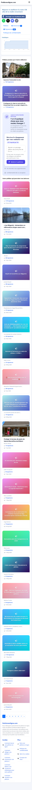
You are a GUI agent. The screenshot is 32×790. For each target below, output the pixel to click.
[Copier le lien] (16, 21)
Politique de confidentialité (12, 33)
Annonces (17, 26)
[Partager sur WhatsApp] (3, 21)
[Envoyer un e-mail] (12, 21)
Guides (5, 740)
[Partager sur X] (8, 21)
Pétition (5, 26)
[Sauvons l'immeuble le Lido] (16, 73)
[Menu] (29, 2)
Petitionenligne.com (8, 2)
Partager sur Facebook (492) (15, 17)
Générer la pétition (17, 162)
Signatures (10, 29)
